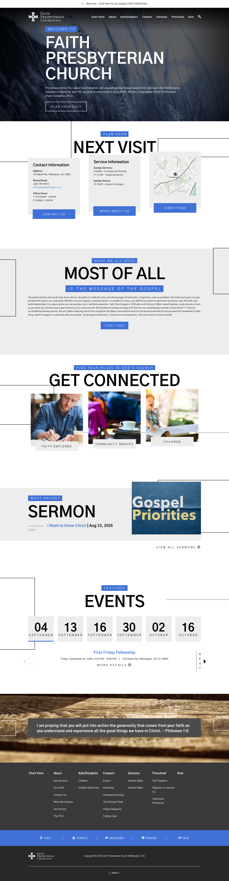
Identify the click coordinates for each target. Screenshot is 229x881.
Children (82, 781)
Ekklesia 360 (114, 872)
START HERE (115, 325)
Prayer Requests (112, 809)
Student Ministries (88, 788)
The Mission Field (113, 802)
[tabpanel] (114, 64)
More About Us (115, 211)
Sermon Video (135, 788)
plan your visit (66, 107)
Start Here (98, 17)
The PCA (58, 816)
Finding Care (110, 816)
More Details (112, 665)
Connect (147, 17)
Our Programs (159, 781)
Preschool (178, 17)
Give (191, 17)
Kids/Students (129, 17)
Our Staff (59, 788)
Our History (60, 809)
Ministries (108, 788)
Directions (175, 208)
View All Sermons (176, 547)
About (112, 17)
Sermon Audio (135, 781)
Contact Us (54, 214)
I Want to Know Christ (66, 526)
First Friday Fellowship (114, 653)
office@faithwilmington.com (47, 187)
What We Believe (63, 802)
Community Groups (113, 795)
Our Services (60, 781)
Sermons (161, 17)
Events (107, 781)
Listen (31, 530)
